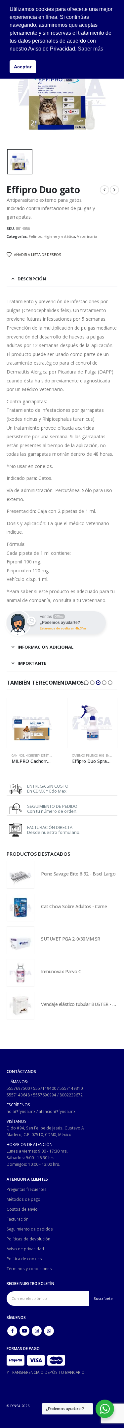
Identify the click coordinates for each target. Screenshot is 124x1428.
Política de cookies (24, 1258)
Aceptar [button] (22, 66)
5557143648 (18, 1094)
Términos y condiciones (29, 1268)
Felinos (35, 236)
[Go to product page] (32, 723)
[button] (86, 683)
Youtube (24, 1331)
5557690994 (44, 1094)
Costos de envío (22, 1209)
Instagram (37, 1331)
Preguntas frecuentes (27, 1189)
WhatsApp (49, 1331)
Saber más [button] (90, 49)
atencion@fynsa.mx (57, 1111)
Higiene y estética (59, 236)
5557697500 (18, 1088)
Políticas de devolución (28, 1238)
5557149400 (44, 1088)
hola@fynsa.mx (21, 1111)
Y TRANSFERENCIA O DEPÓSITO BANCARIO (46, 1372)
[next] (114, 190)
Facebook (12, 1331)
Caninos (18, 755)
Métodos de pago (23, 1199)
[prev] (104, 190)
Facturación (17, 1219)
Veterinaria (87, 236)
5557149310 (71, 1088)
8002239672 (71, 1094)
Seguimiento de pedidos (30, 1229)
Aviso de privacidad (25, 1248)
